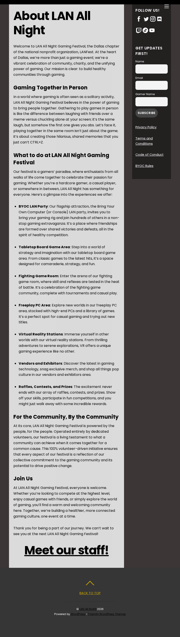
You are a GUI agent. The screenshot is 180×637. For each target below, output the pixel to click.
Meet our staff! (66, 550)
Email (139, 78)
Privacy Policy (146, 127)
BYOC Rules (144, 166)
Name (139, 61)
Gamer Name (145, 94)
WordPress (78, 614)
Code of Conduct (149, 154)
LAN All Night (87, 609)
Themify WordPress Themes (107, 614)
